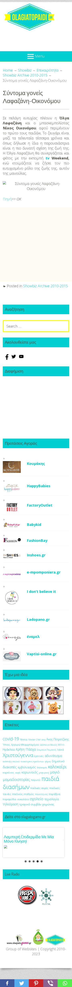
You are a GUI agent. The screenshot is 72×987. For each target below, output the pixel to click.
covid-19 (11, 739)
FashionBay (37, 540)
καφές (18, 772)
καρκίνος (8, 772)
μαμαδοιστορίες (16, 779)
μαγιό (55, 772)
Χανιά (60, 749)
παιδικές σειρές (39, 788)
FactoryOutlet (39, 505)
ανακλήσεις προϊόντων (32, 761)
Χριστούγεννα (18, 755)
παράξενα (54, 794)
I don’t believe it (41, 591)
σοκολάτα (23, 799)
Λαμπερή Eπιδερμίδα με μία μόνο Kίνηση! (29, 839)
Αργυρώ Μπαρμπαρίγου (25, 744)
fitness (23, 739)
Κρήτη (20, 749)
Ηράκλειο (9, 749)
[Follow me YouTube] (21, 358)
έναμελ (33, 636)
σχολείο (36, 798)
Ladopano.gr (38, 619)
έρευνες (39, 756)
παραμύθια (9, 799)
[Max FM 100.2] (28, 903)
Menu (40, 56)
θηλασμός (42, 767)
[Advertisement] (36, 244)
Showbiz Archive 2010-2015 (45, 285)
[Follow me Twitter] (14, 358)
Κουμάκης (36, 463)
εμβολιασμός (27, 767)
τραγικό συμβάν (30, 804)
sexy (43, 739)
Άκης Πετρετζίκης (58, 739)
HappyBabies (38, 485)
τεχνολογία (51, 799)
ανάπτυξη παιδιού (11, 761)
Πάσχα (31, 749)
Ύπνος (6, 744)
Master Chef (34, 739)
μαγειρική (44, 772)
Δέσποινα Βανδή (48, 744)
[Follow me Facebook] (6, 358)
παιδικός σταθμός (23, 794)
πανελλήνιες (41, 794)
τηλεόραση (10, 804)
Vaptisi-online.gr (42, 653)
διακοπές (10, 767)
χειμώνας (48, 804)
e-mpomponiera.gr (44, 572)
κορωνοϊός (30, 772)
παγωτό (35, 780)
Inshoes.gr (36, 555)
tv (47, 158)
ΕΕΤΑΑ (61, 744)
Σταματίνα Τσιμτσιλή (46, 749)
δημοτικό (58, 761)
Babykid (34, 524)
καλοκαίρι (57, 767)
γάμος (48, 761)
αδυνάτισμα (53, 756)
